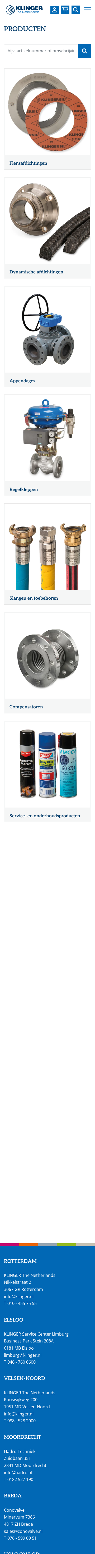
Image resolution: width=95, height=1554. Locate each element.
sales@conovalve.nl (23, 1531)
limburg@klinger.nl (22, 1355)
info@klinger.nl (19, 1296)
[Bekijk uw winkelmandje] (65, 10)
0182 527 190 (20, 1479)
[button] (87, 10)
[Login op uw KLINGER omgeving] (54, 10)
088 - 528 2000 (21, 1420)
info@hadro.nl (18, 1472)
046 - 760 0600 (21, 1362)
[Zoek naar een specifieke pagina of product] (76, 10)
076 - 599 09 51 (22, 1538)
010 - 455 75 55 (22, 1303)
